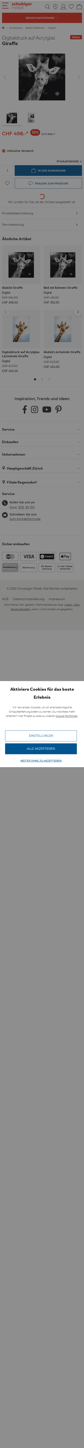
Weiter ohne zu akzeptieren (41, 760)
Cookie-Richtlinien (66, 716)
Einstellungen (41, 736)
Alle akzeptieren (41, 749)
